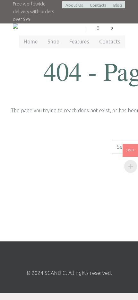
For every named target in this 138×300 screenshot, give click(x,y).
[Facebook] (34, 254)
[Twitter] (51, 254)
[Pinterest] (86, 254)
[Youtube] (103, 254)
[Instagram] (68, 254)
